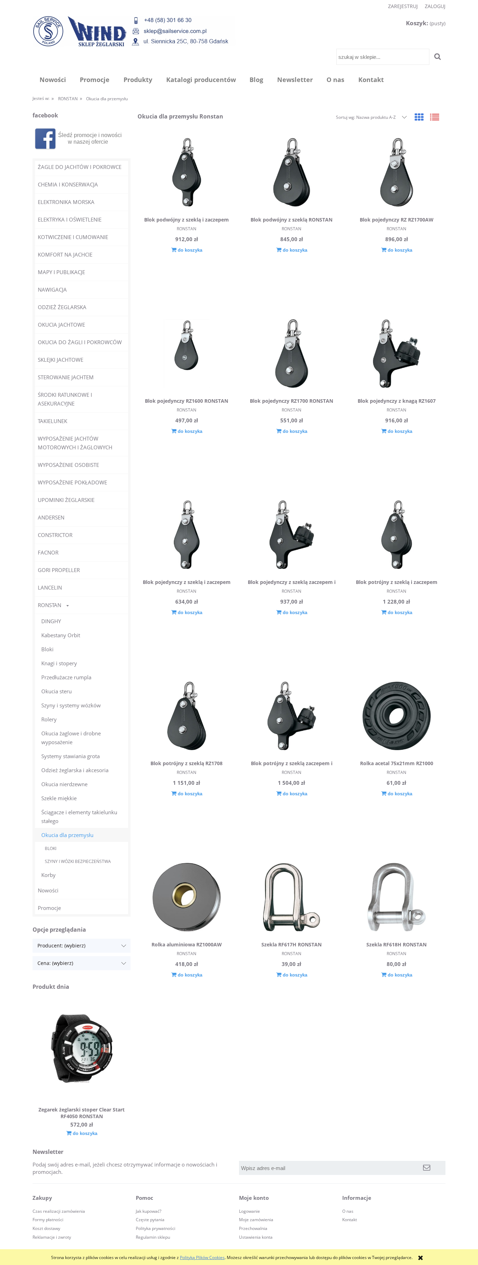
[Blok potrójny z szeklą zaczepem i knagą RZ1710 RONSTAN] (291, 717)
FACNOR (48, 552)
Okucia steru (56, 691)
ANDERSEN (51, 517)
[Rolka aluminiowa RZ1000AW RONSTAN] (186, 898)
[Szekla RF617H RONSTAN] (291, 898)
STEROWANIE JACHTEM (66, 377)
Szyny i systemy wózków (71, 705)
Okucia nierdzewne (64, 784)
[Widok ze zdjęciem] (419, 117)
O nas (347, 1211)
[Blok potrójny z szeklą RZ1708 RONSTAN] (186, 717)
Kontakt (349, 1220)
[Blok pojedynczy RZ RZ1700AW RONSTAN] (396, 173)
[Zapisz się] (426, 1168)
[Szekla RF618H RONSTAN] (396, 898)
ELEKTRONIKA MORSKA (66, 201)
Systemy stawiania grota (70, 756)
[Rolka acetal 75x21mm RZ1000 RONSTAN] (396, 717)
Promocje (49, 907)
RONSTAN (49, 604)
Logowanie (249, 1211)
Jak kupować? (148, 1211)
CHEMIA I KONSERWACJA (68, 184)
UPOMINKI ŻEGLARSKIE (66, 499)
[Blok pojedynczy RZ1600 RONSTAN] (186, 354)
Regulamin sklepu (153, 1237)
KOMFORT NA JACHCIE (65, 254)
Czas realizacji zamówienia (59, 1211)
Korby (48, 874)
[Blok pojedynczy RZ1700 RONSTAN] (291, 354)
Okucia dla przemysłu (67, 834)
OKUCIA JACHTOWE (61, 324)
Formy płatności (48, 1220)
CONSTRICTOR (55, 534)
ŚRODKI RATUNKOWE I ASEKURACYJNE (65, 399)
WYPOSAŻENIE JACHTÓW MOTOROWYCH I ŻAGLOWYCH (75, 443)
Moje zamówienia (256, 1220)
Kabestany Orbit (60, 635)
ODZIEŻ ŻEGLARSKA (62, 307)
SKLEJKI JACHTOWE (60, 359)
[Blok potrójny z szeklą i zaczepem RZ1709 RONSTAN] (396, 536)
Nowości (48, 890)
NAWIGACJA (52, 289)
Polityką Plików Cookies (202, 1257)
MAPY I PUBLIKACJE (61, 272)
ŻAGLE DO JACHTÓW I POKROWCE (79, 166)
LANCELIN (50, 587)
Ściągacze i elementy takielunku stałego (79, 816)
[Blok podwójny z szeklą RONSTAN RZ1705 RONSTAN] (291, 173)
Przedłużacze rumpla (66, 677)
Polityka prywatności (155, 1228)
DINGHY (51, 621)
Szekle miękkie (59, 798)
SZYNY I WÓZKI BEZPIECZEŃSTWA (78, 861)
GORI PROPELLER (59, 569)
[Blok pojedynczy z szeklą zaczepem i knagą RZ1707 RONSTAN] (291, 536)
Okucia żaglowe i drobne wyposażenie (71, 738)
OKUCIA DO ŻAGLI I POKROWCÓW (80, 342)
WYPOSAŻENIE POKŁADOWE (72, 482)
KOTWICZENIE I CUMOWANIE (73, 236)
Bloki (47, 649)
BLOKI (50, 848)
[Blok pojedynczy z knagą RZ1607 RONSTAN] (396, 354)
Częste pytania (150, 1220)
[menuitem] (53, 79)
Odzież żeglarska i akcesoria (74, 770)
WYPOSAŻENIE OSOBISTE (68, 464)
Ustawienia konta (256, 1237)
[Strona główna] (134, 31)
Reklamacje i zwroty (52, 1237)
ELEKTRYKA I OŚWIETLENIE (69, 219)
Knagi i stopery (59, 663)
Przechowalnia (253, 1228)
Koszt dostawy (46, 1228)
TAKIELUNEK (52, 420)
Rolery (49, 719)
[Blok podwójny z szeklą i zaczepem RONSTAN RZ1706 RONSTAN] (186, 173)
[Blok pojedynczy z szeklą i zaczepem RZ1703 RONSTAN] (186, 536)
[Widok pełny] (434, 117)
